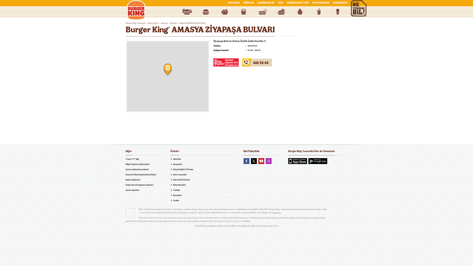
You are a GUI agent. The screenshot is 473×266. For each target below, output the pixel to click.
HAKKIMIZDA (340, 3)
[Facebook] (246, 161)
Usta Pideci (238, 226)
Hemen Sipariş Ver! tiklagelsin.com (302, 189)
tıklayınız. (277, 213)
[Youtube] (261, 161)
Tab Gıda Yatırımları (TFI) (266, 226)
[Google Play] (317, 161)
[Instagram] (269, 161)
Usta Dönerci (226, 226)
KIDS (280, 3)
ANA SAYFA (234, 3)
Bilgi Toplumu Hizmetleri (137, 164)
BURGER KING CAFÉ (298, 3)
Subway (249, 226)
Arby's (198, 226)
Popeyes (206, 226)
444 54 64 (248, 60)
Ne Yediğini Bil (302, 176)
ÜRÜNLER (248, 3)
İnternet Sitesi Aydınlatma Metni (141, 174)
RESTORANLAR (320, 3)
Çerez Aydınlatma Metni (137, 169)
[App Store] (297, 161)
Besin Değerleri (133, 180)
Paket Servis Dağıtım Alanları (140, 185)
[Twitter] (254, 161)
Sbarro (215, 226)
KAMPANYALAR (266, 3)
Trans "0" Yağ (132, 159)
